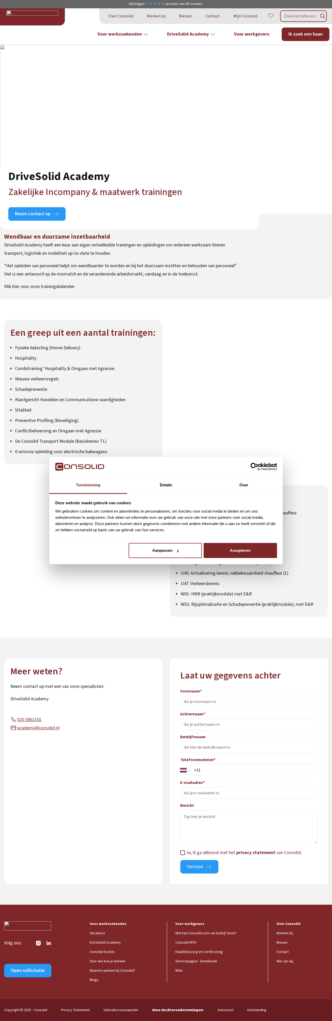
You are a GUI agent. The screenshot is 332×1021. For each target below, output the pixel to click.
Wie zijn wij (284, 961)
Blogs (94, 980)
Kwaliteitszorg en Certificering (199, 952)
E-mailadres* (192, 782)
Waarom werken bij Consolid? (112, 970)
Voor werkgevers (251, 34)
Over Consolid (121, 16)
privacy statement (255, 852)
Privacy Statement (75, 1010)
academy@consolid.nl (38, 728)
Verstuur (195, 866)
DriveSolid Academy (188, 34)
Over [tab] (243, 485)
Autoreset (225, 1010)
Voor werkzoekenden (120, 34)
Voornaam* (191, 691)
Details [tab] (166, 485)
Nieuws (185, 16)
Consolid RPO (185, 942)
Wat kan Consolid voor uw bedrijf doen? (206, 933)
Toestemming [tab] (88, 485)
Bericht (187, 805)
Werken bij (156, 16)
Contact (212, 16)
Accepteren (240, 550)
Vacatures (97, 933)
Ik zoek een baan (305, 34)
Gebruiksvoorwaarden (120, 1010)
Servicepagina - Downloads (196, 961)
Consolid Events (102, 952)
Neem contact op (33, 214)
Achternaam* (192, 714)
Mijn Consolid (245, 16)
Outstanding (256, 1010)
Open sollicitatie (28, 970)
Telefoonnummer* (198, 759)
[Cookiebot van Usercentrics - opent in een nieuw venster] (254, 467)
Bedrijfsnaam (193, 737)
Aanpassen (162, 550)
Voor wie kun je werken (108, 961)
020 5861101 (29, 719)
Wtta (179, 970)
